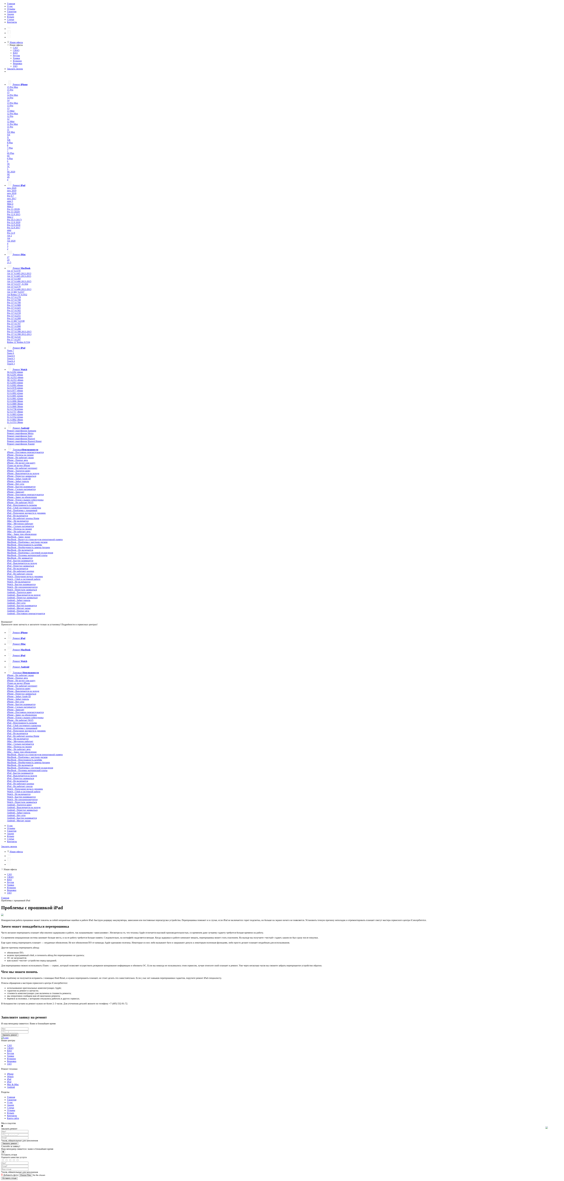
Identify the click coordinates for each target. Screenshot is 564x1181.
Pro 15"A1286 (14, 329)
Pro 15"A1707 (14, 323)
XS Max (11, 132)
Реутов (16, 55)
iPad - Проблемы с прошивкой (22, 510)
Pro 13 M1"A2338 (16, 321)
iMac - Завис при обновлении (22, 534)
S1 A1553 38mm (15, 422)
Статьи (10, 19)
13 (8, 108)
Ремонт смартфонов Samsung (21, 430)
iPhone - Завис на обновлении (22, 497)
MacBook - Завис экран (18, 537)
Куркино (17, 61)
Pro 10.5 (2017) (14, 219)
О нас (10, 6)
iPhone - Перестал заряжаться (21, 476)
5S (8, 164)
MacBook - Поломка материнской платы (27, 555)
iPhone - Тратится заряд (18, 471)
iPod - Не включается (17, 568)
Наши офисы (16, 42)
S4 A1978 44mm (15, 388)
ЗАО (15, 66)
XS (8, 134)
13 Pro (10, 105)
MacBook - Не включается (20, 550)
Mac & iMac (13, 1084)
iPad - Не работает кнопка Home (23, 518)
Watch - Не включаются (18, 582)
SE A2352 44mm (15, 377)
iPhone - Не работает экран (20, 457)
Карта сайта (13, 1118)
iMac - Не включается (17, 521)
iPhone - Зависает (15, 492)
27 (8, 257)
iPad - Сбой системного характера (24, 508)
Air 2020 (11, 241)
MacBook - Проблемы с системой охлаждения (30, 552)
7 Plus (10, 148)
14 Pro (10, 97)
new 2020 (11, 188)
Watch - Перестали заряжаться (22, 589)
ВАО (15, 53)
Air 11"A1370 (13, 271)
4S (8, 177)
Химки (16, 58)
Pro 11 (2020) (13, 212)
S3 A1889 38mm (15, 404)
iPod (9, 1082)
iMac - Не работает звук (19, 531)
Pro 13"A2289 (14, 318)
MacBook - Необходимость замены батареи (28, 547)
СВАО (16, 50)
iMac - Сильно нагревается (20, 526)
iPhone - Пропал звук (17, 460)
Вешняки (17, 63)
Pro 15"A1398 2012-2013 (19, 334)
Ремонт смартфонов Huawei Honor (24, 441)
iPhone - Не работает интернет (22, 468)
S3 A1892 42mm (15, 393)
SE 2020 (11, 171)
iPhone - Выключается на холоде (23, 473)
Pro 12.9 (11, 233)
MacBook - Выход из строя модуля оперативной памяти (35, 539)
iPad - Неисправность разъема (22, 505)
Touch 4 (11, 361)
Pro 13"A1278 (14, 297)
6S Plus (10, 153)
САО (15, 47)
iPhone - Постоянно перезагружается (25, 452)
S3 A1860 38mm (15, 406)
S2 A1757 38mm (15, 412)
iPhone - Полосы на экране (20, 455)
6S (8, 156)
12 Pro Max (12, 113)
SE (8, 174)
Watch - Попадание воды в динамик (25, 576)
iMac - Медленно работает (20, 523)
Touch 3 (11, 363)
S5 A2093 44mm (15, 382)
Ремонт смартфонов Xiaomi (21, 444)
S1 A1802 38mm (15, 419)
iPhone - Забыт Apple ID (19, 478)
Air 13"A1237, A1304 (17, 284)
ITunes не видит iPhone (18, 465)
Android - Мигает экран (19, 608)
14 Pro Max (12, 95)
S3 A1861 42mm (15, 398)
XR (8, 140)
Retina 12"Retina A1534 (18, 342)
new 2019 (11, 190)
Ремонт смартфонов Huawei (21, 438)
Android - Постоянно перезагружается (26, 613)
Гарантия (11, 11)
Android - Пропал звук (18, 611)
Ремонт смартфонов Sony (19, 436)
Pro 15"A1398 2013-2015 (19, 331)
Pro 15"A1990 (14, 326)
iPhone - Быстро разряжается (21, 486)
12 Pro (10, 116)
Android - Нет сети (16, 603)
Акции (10, 14)
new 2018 (11, 193)
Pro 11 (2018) (13, 209)
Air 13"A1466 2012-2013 (19, 289)
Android (11, 1087)
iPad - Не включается (17, 515)
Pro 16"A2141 (14, 337)
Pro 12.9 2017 (13, 227)
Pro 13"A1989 (14, 305)
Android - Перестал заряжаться (22, 597)
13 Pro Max (12, 103)
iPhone (10, 1074)
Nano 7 (10, 350)
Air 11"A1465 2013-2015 (19, 276)
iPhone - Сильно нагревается (21, 489)
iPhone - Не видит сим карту (21, 463)
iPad (9, 1079)
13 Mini (10, 111)
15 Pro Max (12, 87)
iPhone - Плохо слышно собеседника (25, 500)
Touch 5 (11, 358)
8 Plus (10, 142)
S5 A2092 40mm (15, 385)
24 (8, 260)
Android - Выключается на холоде (24, 595)
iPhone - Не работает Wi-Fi (20, 502)
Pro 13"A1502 (14, 310)
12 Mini (10, 121)
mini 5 (10, 201)
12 (8, 119)
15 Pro (10, 90)
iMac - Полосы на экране (19, 529)
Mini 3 (10, 206)
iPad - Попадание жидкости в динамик (26, 513)
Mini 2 (10, 217)
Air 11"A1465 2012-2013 (19, 273)
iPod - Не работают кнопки (20, 571)
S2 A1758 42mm (15, 409)
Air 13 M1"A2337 (15, 292)
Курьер (10, 17)
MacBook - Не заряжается (19, 558)
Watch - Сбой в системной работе (23, 579)
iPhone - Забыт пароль (18, 481)
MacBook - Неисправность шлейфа (24, 545)
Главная (11, 3)
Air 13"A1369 (14, 278)
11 (8, 129)
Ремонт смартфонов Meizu (20, 433)
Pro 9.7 (10, 196)
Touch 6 (11, 356)
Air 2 (9, 235)
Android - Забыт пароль (18, 600)
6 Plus (10, 158)
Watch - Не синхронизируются (22, 587)
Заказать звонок (15, 69)
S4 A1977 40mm (15, 390)
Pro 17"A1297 (14, 339)
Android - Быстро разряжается (22, 605)
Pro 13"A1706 (14, 302)
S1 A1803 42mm (15, 414)
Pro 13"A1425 (14, 308)
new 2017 (11, 198)
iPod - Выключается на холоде (22, 563)
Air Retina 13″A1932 (17, 294)
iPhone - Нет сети (15, 484)
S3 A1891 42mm (15, 396)
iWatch (10, 1076)
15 (8, 92)
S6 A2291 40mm (15, 375)
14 (8, 100)
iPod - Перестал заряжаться (20, 566)
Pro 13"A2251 (14, 315)
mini (9, 230)
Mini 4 (10, 204)
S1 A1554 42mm (15, 417)
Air (8, 238)
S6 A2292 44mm (15, 372)
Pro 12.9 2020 (13, 222)
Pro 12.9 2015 (13, 214)
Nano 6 (10, 353)
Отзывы (11, 9)
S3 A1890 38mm (15, 401)
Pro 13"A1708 (14, 300)
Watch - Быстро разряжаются (21, 584)
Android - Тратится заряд (19, 592)
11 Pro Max (12, 124)
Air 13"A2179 (14, 286)
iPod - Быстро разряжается (20, 560)
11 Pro (10, 127)
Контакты (12, 22)
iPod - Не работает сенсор (20, 574)
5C (8, 166)
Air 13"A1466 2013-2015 (19, 281)
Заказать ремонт (9, 1035)
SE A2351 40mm (15, 380)
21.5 (9, 262)
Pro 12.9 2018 (13, 225)
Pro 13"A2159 (14, 313)
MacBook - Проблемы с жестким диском (27, 542)
